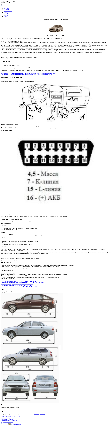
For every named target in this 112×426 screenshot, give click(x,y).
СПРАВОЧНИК (8, 11)
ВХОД (5, 16)
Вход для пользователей (7, 422)
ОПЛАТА (6, 13)
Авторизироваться (39, 414)
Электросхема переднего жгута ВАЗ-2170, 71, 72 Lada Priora (17, 284)
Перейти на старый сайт (7, 419)
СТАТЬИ (6, 12)
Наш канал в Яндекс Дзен (7, 418)
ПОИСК (6, 15)
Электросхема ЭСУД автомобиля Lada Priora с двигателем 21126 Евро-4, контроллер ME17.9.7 (27, 74)
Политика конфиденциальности (9, 420)
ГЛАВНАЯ (7, 8)
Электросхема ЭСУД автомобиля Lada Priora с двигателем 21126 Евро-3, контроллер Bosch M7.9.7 (28, 73)
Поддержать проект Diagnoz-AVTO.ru (10, 416)
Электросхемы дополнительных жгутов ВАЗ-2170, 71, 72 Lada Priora (19, 286)
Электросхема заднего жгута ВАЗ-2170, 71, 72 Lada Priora (16, 285)
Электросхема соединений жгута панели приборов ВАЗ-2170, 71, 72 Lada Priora (22, 282)
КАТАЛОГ (6, 9)
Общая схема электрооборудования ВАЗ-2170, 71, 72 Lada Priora (18, 281)
